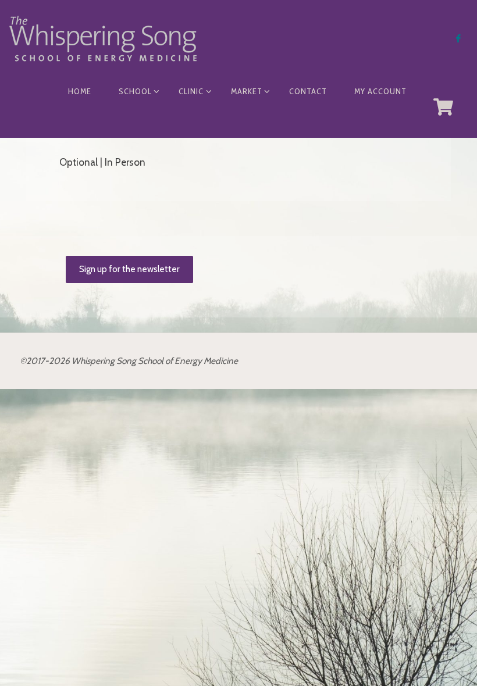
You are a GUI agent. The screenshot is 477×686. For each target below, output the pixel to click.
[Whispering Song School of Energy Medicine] (103, 37)
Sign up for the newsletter (129, 268)
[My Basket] (444, 107)
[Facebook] (458, 38)
